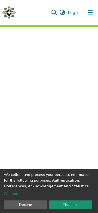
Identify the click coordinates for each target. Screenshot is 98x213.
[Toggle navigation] (90, 12)
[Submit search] (54, 12)
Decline (25, 204)
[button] (62, 12)
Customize (13, 193)
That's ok (71, 204)
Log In (74, 13)
